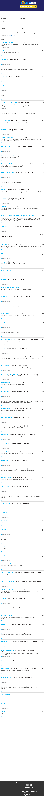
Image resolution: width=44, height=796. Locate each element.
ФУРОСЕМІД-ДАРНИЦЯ (17, 615)
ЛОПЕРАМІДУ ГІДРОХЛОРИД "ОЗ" (17, 288)
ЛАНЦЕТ (3, 253)
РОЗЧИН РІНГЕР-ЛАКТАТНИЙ (18, 495)
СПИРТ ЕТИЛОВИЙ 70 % (21, 564)
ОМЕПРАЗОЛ (17, 426)
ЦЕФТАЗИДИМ (18, 668)
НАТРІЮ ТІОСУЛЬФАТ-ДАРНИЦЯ (19, 374)
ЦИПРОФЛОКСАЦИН (16, 677)
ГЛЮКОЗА (12, 129)
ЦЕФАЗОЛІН (17, 624)
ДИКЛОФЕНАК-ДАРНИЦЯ (17, 155)
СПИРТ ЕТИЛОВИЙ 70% (21, 572)
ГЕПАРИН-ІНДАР (14, 120)
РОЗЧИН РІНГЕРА (15, 503)
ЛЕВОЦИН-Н (14, 262)
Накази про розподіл (12, 35)
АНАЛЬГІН (15, 50)
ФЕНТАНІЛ (13, 598)
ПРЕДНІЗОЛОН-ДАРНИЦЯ (18, 469)
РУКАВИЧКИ (4, 512)
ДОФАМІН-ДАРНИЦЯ (20, 163)
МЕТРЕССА (14, 348)
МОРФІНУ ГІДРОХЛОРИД (17, 357)
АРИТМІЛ (13, 68)
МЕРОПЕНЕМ (18, 331)
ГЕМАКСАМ (15, 112)
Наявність (3, 35)
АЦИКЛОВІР (10, 76)
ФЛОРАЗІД (13, 607)
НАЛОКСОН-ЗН (14, 365)
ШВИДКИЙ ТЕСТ (5, 694)
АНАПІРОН (13, 59)
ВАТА (2, 94)
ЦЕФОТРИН (13, 660)
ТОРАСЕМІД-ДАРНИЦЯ (17, 590)
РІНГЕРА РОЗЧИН (15, 486)
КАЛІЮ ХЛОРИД (16, 226)
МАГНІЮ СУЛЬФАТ (17, 296)
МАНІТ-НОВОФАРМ (15, 313)
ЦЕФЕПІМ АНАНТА (19, 641)
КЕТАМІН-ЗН (13, 244)
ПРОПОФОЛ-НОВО (14, 477)
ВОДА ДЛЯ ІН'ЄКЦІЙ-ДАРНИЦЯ (15, 102)
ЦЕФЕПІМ (16, 633)
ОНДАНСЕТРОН (15, 443)
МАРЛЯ (3, 322)
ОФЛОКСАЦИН (14, 460)
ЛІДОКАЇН (13, 279)
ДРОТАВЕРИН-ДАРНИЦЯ (17, 172)
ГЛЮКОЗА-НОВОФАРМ (15, 137)
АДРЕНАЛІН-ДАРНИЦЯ (17, 43)
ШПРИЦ (3, 703)
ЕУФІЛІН (13, 181)
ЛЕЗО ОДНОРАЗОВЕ (6, 270)
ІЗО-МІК (15, 189)
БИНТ (2, 85)
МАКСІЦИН (14, 305)
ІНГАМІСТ (14, 198)
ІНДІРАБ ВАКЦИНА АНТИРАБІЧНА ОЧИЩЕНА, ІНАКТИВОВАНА (17, 216)
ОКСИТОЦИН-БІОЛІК (15, 417)
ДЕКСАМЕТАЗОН (16, 146)
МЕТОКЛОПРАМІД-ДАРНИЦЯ (19, 339)
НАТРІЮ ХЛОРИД (16, 382)
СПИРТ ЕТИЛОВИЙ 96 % (21, 581)
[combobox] (26, 6)
